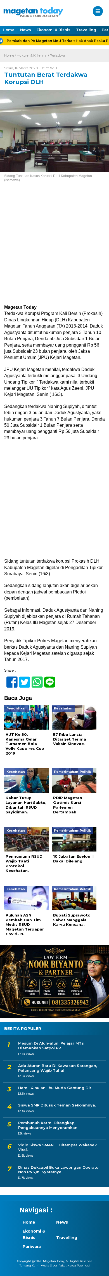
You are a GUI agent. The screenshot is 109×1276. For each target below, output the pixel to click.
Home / (10, 55)
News (25, 29)
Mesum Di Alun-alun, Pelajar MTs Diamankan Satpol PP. (51, 1045)
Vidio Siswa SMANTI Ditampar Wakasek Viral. (57, 1147)
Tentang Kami (29, 1265)
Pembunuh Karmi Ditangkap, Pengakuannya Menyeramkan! (48, 1125)
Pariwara (32, 1246)
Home (9, 29)
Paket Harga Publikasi (74, 1265)
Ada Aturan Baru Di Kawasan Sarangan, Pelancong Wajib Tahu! (57, 1068)
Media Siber (49, 1265)
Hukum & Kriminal (32, 55)
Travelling (86, 29)
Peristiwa (57, 55)
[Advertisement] (54, 247)
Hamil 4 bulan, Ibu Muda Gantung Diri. (55, 1087)
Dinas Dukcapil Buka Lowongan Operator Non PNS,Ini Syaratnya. (59, 1169)
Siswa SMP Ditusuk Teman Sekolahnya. (57, 1105)
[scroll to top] (99, 1268)
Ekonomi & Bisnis (53, 29)
